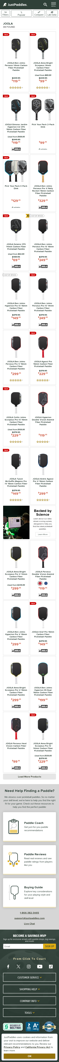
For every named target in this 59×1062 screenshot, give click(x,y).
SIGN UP (49, 946)
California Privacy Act (37, 1047)
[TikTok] (51, 966)
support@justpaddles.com (29, 918)
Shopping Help (28, 989)
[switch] (52, 13)
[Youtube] (39, 966)
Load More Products (29, 776)
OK (29, 1056)
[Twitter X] (18, 966)
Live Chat (29, 923)
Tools (28, 1012)
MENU (54, 5)
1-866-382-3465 (29, 912)
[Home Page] (15, 4)
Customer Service (28, 977)
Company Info (28, 1000)
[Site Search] (45, 4)
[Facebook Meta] (8, 966)
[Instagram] (29, 966)
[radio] (40, 583)
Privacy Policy (12, 1047)
